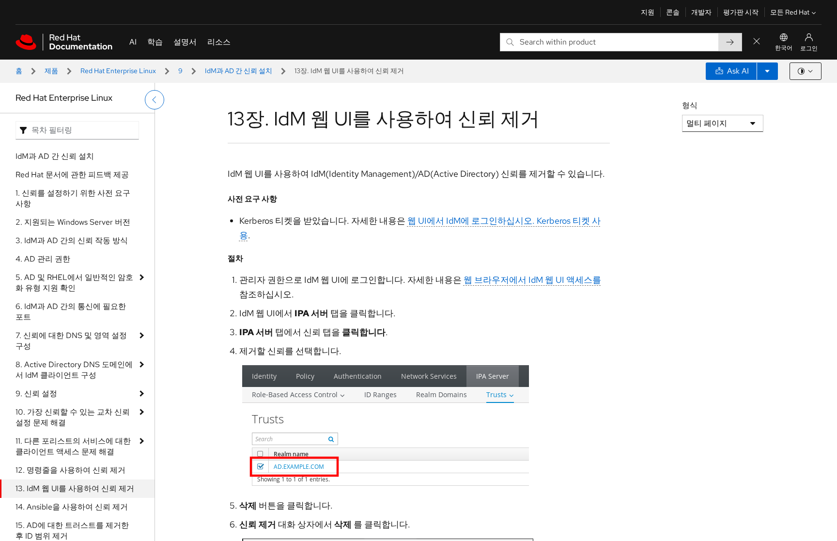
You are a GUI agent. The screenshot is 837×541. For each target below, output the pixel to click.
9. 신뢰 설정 (36, 393)
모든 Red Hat (789, 12)
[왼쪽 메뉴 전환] (154, 99)
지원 (647, 12)
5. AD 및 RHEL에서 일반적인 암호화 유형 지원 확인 (74, 282)
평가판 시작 (741, 12)
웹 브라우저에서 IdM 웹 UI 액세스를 (532, 279)
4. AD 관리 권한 (43, 259)
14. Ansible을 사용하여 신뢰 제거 (72, 507)
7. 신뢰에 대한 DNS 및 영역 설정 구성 (71, 340)
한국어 (783, 48)
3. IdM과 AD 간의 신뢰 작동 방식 (72, 240)
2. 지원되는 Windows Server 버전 (73, 222)
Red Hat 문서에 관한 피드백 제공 (72, 175)
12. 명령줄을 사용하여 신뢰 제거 (70, 470)
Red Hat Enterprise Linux (118, 70)
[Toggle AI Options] (767, 71)
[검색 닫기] (756, 42)
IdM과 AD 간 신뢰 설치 (238, 70)
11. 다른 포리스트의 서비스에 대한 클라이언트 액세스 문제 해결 (73, 446)
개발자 (701, 12)
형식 (690, 105)
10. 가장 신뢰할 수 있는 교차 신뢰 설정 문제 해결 (73, 417)
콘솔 (673, 12)
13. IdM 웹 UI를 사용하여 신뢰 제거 (75, 488)
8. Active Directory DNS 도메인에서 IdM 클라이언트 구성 (74, 369)
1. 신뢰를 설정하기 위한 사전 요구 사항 (73, 198)
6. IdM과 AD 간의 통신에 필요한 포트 (71, 311)
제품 (51, 70)
